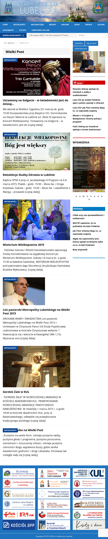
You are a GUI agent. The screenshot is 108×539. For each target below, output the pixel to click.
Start (5, 24)
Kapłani (65, 24)
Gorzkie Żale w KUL (16, 392)
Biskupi (52, 24)
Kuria (77, 24)
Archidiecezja (37, 24)
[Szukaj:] (91, 35)
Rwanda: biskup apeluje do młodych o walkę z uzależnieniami (86, 92)
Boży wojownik (80, 249)
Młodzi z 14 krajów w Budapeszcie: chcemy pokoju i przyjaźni (87, 118)
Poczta (22, 30)
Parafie (88, 24)
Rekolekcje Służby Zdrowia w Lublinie (29, 175)
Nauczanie (91, 43)
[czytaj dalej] (35, 125)
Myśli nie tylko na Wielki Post (23, 430)
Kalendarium (81, 48)
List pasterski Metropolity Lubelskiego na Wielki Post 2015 (36, 311)
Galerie (101, 24)
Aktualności (19, 24)
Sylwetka (79, 43)
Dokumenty (8, 30)
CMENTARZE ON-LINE (41, 30)
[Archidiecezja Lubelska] (54, 11)
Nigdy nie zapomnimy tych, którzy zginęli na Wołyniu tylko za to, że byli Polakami (88, 241)
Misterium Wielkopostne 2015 (23, 245)
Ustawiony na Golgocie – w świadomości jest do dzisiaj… (35, 102)
